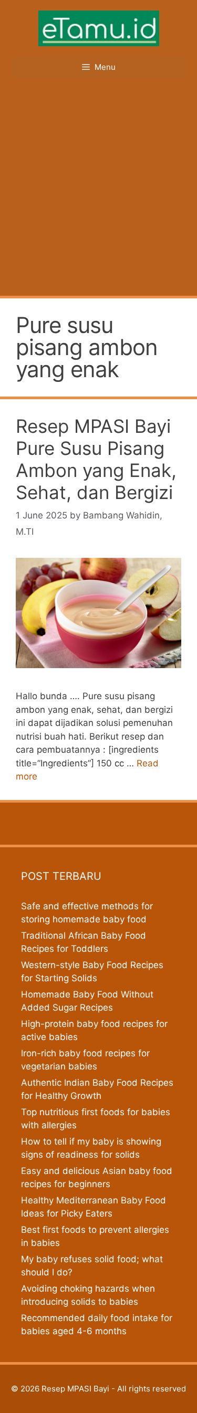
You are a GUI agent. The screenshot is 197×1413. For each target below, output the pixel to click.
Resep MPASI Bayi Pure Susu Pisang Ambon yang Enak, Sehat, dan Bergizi (96, 459)
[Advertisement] (98, 191)
